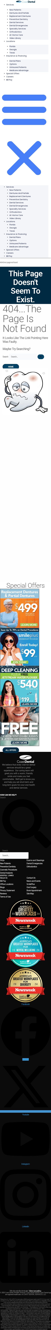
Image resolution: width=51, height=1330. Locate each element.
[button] (24, 134)
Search (5, 356)
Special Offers (12, 73)
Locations (10, 41)
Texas (12, 52)
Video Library (15, 38)
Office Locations (6, 884)
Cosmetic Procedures (8, 869)
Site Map (30, 893)
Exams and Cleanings (35, 860)
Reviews (3, 893)
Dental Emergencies (34, 863)
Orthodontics (32, 866)
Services (10, 4)
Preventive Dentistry (8, 866)
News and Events (33, 881)
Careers (9, 76)
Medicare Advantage (19, 70)
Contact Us (31, 878)
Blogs (2, 887)
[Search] (41, 356)
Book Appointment (34, 890)
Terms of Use (5, 896)
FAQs (2, 860)
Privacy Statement (7, 890)
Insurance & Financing (16, 56)
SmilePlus (31, 884)
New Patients (5, 863)
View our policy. (35, 1291)
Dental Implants (6, 873)
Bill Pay (9, 80)
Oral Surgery (31, 887)
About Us (3, 878)
